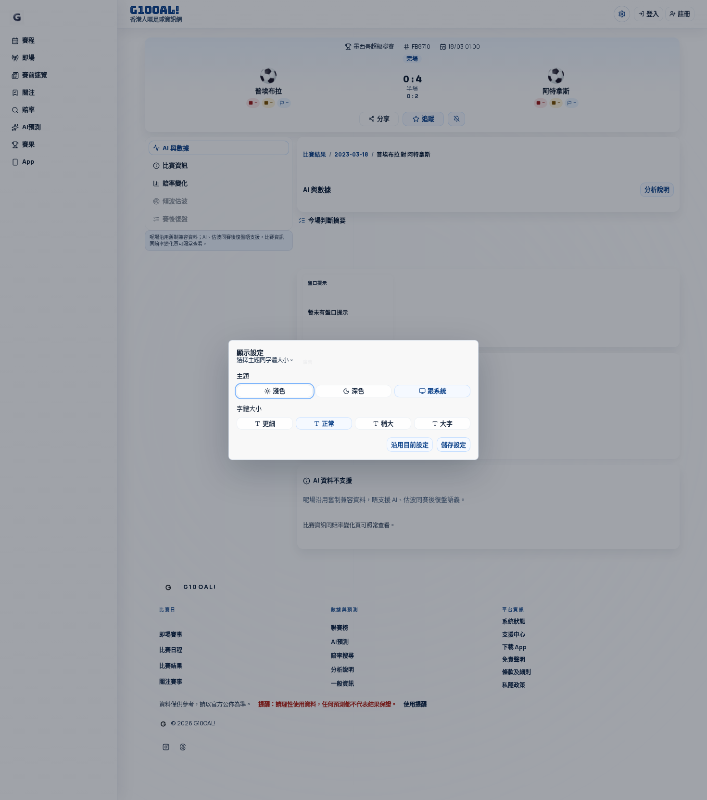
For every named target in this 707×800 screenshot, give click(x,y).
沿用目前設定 (410, 444)
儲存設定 (453, 444)
